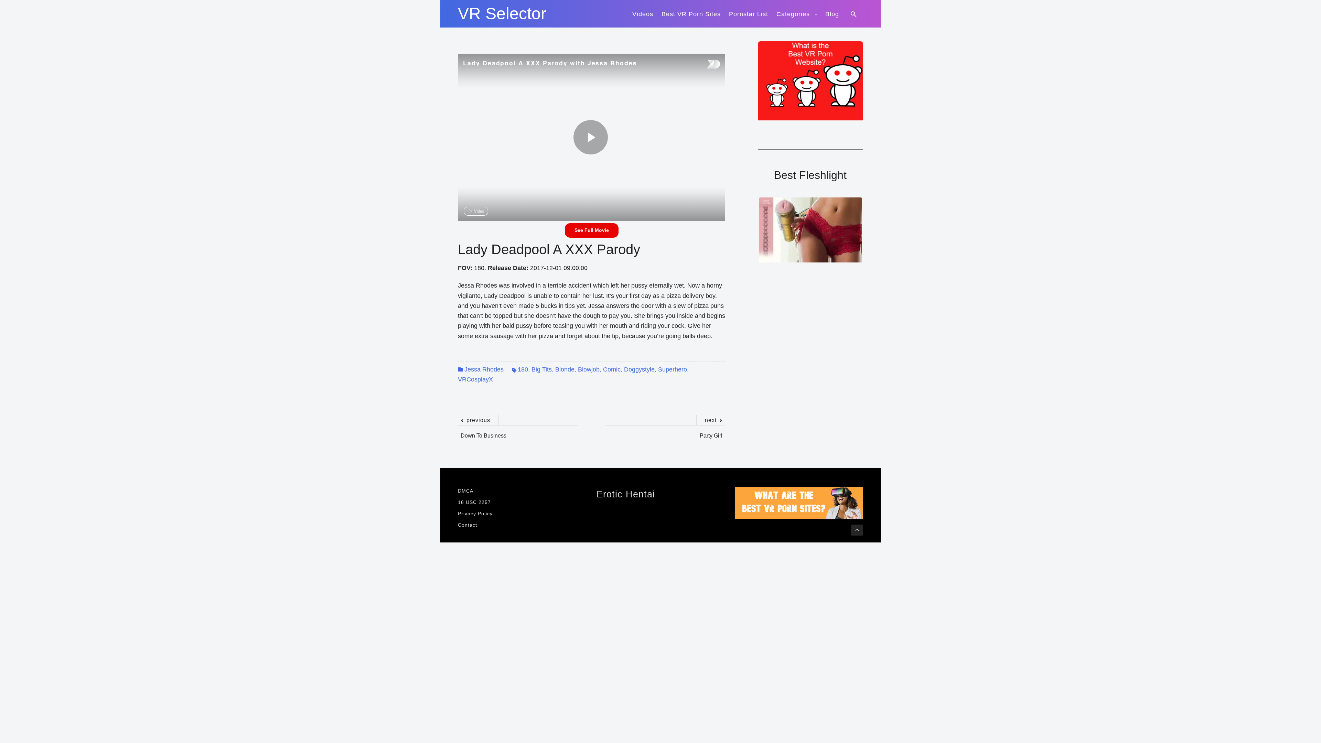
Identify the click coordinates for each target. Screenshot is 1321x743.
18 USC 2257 (474, 502)
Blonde (564, 369)
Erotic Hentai (626, 494)
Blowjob (589, 369)
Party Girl (711, 432)
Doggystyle (639, 369)
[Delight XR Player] (704, 65)
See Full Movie (591, 230)
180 (523, 369)
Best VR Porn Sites (691, 14)
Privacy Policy (475, 513)
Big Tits (541, 369)
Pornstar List (748, 14)
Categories (793, 14)
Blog (832, 14)
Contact (467, 525)
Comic (612, 369)
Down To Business (483, 432)
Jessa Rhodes (484, 369)
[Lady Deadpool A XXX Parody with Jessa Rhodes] (590, 137)
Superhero (672, 369)
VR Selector (502, 14)
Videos (642, 14)
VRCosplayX (475, 379)
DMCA (465, 491)
